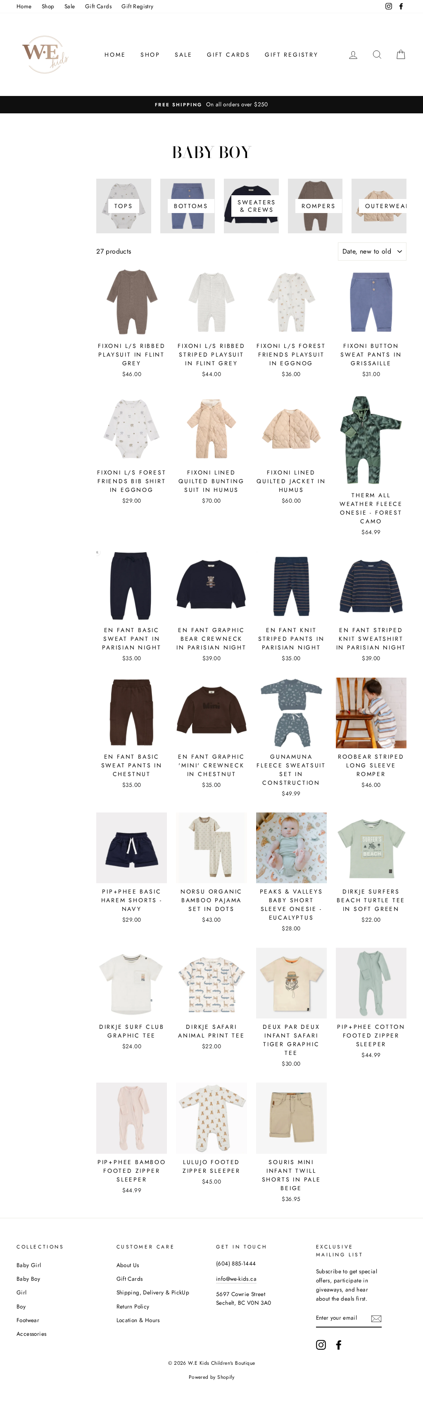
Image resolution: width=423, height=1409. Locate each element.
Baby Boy (28, 1279)
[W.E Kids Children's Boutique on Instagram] (321, 1345)
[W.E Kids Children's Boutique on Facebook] (339, 1345)
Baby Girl (29, 1265)
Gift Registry (137, 6)
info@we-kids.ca (236, 1279)
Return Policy (133, 1306)
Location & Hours (138, 1320)
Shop (48, 6)
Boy (21, 1306)
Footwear (28, 1320)
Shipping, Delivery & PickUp (153, 1292)
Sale (69, 6)
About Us (127, 1265)
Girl (22, 1292)
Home (24, 6)
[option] (211, 104)
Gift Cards (98, 6)
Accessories (31, 1334)
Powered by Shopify (211, 1377)
